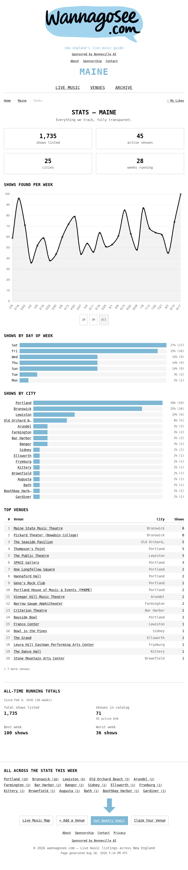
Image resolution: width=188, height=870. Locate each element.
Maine (22, 100)
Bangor (25, 444)
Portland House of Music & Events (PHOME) (53, 590)
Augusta (24, 479)
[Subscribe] (109, 806)
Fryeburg (23, 461)
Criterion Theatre (30, 610)
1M (83, 319)
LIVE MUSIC (68, 87)
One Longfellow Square (34, 569)
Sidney (25, 450)
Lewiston (23, 415)
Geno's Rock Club (29, 583)
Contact (112, 61)
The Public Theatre (31, 556)
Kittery (24, 467)
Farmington (21, 432)
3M (93, 319)
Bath (27, 485)
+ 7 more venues (17, 669)
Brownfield (21, 473)
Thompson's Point (29, 549)
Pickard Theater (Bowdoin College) (46, 535)
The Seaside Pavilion (33, 542)
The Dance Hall (27, 651)
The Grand (22, 638)
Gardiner (23, 497)
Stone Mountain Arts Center (39, 658)
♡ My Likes (175, 100)
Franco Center (26, 624)
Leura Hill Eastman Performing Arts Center (54, 645)
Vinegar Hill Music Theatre (39, 597)
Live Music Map (36, 820)
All (103, 319)
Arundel (24, 426)
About (74, 61)
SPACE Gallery (26, 562)
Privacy (120, 833)
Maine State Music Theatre (38, 528)
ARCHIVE (123, 87)
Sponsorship (92, 61)
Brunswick (22, 409)
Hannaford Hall (27, 576)
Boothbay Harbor (17, 491)
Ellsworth (22, 456)
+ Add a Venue (72, 820)
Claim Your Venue (149, 820)
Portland (23, 403)
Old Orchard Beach (17, 420)
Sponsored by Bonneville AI (94, 54)
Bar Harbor (21, 438)
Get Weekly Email (109, 821)
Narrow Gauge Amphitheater (38, 604)
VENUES (97, 87)
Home (7, 100)
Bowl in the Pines (30, 631)
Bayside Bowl (25, 617)
